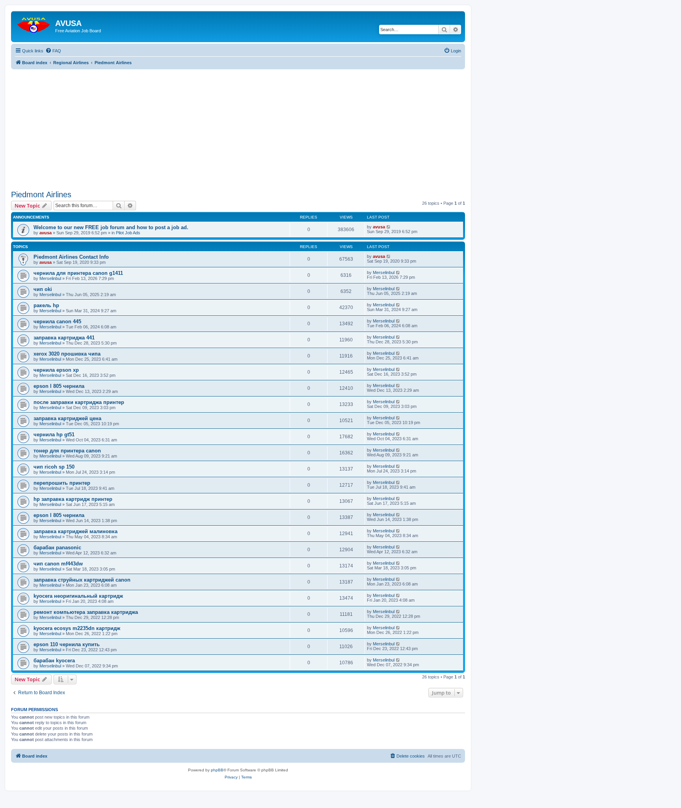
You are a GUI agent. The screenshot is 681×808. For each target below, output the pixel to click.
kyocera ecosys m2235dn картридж (76, 628)
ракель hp (46, 305)
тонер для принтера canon (67, 451)
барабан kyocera (54, 660)
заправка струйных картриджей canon (81, 580)
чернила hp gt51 (53, 434)
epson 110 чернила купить (66, 644)
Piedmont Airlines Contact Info (71, 257)
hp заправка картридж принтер (72, 499)
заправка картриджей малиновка (75, 531)
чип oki (42, 289)
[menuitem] (53, 51)
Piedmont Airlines (41, 194)
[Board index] (34, 23)
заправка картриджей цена (67, 418)
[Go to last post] (388, 226)
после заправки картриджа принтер (78, 402)
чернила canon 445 (57, 321)
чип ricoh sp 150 (53, 467)
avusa (45, 232)
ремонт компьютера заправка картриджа (85, 612)
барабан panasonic (57, 547)
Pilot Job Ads (128, 232)
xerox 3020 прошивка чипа (66, 354)
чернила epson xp (56, 370)
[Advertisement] (238, 124)
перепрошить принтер (61, 483)
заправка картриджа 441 (64, 338)
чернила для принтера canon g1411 (78, 273)
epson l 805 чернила (58, 386)
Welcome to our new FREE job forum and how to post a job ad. (110, 227)
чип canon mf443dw (58, 564)
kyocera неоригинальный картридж (78, 596)
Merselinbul (50, 278)
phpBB (217, 770)
